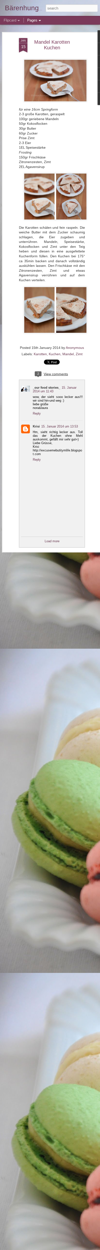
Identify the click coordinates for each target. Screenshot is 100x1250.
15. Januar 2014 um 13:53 (59, 426)
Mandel (68, 354)
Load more (52, 541)
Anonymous (75, 348)
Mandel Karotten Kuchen (52, 44)
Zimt (79, 354)
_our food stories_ (46, 387)
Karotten (40, 354)
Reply (37, 413)
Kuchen (54, 354)
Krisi (36, 426)
